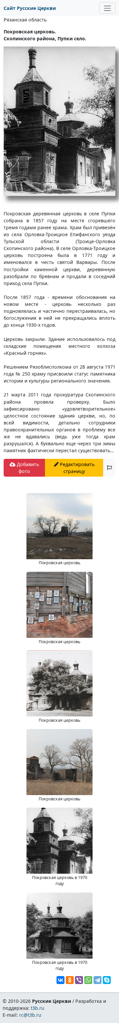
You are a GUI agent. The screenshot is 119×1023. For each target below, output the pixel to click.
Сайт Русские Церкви (30, 8)
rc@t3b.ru (30, 1015)
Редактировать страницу (77, 467)
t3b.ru (37, 1008)
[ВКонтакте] (60, 980)
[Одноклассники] (70, 980)
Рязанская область (25, 20)
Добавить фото (27, 467)
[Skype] (107, 980)
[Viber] (79, 980)
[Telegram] (97, 980)
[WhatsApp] (88, 980)
